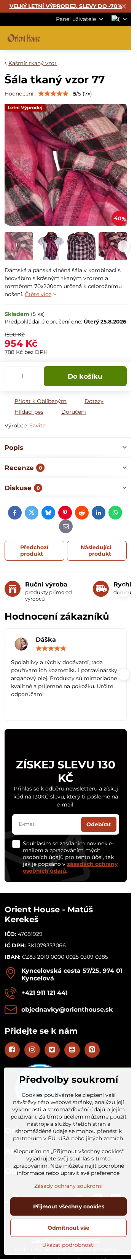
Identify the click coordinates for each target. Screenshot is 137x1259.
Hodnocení (19, 93)
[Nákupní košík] (104, 38)
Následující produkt (96, 551)
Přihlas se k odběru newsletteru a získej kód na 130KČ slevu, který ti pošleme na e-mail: (65, 796)
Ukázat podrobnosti (68, 1244)
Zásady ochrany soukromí (68, 1186)
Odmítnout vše (68, 1227)
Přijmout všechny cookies (68, 1206)
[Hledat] (85, 38)
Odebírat (98, 824)
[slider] (53, 94)
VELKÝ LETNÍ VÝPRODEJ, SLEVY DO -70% (66, 6)
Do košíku (85, 376)
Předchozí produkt (34, 551)
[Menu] (122, 38)
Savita (37, 425)
